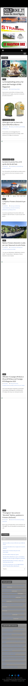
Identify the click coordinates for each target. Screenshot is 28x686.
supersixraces (16, 385)
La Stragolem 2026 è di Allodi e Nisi (9, 593)
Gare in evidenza (6, 119)
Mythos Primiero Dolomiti (15, 519)
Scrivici (14, 677)
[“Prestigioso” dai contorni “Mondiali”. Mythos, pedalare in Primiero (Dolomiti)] (14, 398)
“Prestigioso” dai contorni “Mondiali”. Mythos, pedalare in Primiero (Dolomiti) (13, 515)
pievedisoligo (22, 126)
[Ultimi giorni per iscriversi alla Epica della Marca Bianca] (14, 102)
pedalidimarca (5, 209)
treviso (7, 128)
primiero (14, 209)
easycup (12, 205)
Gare (4, 539)
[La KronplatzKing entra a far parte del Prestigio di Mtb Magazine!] (14, 61)
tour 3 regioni (22, 385)
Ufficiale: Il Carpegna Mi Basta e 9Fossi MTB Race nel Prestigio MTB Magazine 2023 (13, 379)
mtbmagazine (19, 247)
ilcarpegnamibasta (6, 385)
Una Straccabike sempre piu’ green (11, 554)
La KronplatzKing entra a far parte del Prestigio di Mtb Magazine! (12, 84)
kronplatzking (13, 89)
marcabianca (16, 126)
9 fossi (12, 383)
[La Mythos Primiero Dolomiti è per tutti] (14, 181)
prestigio (18, 89)
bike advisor (15, 383)
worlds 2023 (4, 521)
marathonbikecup (19, 166)
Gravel (12, 119)
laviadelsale (13, 166)
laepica (12, 126)
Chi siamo (8, 677)
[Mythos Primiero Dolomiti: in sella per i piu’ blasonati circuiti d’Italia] (14, 222)
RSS (11, 677)
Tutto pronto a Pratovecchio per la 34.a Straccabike (13, 609)
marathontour (17, 205)
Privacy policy (19, 677)
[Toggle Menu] (25, 53)
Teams (5, 569)
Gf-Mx (4, 79)
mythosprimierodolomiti (15, 207)
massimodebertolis (6, 207)
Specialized (8, 168)
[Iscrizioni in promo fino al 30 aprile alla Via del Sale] (14, 141)
